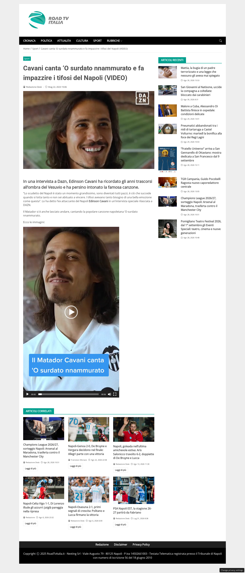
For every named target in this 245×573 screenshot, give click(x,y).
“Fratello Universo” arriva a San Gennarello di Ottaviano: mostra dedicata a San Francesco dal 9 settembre (201, 154)
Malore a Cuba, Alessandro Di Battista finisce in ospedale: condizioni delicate (199, 110)
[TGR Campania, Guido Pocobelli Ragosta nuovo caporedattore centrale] (167, 182)
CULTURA (82, 41)
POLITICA (46, 41)
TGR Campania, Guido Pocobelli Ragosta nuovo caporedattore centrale (200, 183)
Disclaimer (120, 544)
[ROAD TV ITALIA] (48, 20)
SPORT (97, 41)
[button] (220, 41)
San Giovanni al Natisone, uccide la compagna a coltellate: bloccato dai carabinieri (201, 91)
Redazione (102, 544)
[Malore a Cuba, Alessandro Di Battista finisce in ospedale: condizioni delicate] (167, 111)
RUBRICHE (113, 41)
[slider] (68, 394)
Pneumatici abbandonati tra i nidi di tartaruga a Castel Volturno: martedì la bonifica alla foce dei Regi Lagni (201, 131)
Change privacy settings (232, 570)
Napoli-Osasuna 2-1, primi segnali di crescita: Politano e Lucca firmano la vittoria (86, 511)
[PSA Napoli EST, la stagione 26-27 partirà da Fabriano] (133, 490)
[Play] (27, 394)
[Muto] (109, 394)
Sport (27, 58)
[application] (71, 312)
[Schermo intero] (114, 394)
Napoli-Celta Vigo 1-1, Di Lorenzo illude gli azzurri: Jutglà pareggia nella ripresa (43, 507)
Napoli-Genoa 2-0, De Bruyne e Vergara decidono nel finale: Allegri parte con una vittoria (87, 450)
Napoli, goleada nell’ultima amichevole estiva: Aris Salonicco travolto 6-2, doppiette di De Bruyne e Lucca (133, 452)
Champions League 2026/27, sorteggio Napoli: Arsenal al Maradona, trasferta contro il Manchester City (41, 450)
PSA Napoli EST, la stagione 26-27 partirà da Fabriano (132, 510)
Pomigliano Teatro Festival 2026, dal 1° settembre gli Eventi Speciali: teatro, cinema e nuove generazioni (201, 227)
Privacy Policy (141, 544)
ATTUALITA (64, 41)
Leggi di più (30, 468)
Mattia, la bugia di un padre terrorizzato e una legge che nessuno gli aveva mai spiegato (200, 72)
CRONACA (29, 41)
